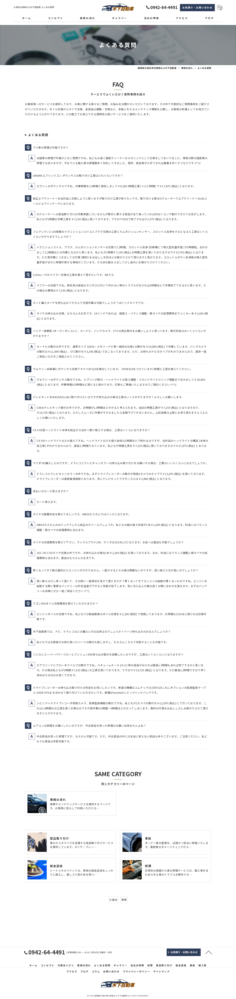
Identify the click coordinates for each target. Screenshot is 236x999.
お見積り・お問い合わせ (197, 7)
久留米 (113, 900)
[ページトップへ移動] (208, 952)
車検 (124, 900)
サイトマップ (161, 971)
